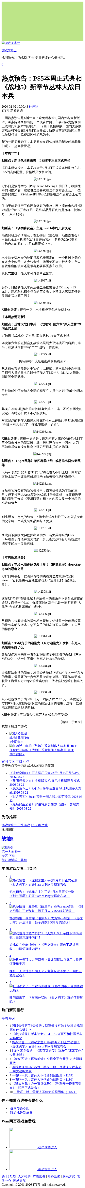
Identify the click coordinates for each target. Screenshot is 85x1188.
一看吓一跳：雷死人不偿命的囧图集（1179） (43, 1075)
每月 (12, 1018)
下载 (19, 761)
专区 (12, 761)
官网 (5, 761)
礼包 (26, 761)
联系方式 (68, 1176)
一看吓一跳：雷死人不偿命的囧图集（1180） (43, 1079)
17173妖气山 (39, 825)
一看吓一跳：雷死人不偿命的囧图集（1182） (45, 1092)
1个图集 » (16, 741)
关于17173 (9, 1176)
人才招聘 (24, 1176)
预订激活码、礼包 (14, 860)
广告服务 (39, 1176)
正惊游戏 (23, 825)
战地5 (7, 838)
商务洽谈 (54, 1176)
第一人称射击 (11, 851)
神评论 (33, 106)
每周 (5, 1018)
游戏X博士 (9, 825)
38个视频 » (17, 754)
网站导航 (19, 1180)
